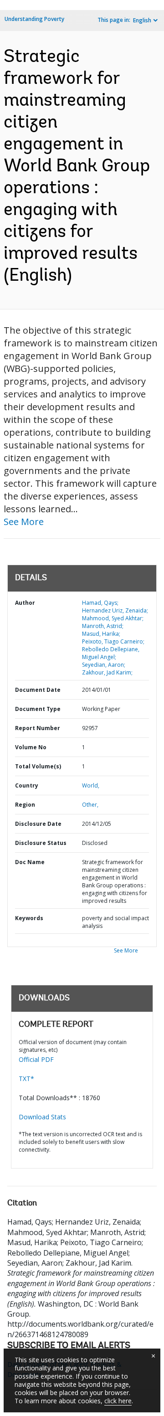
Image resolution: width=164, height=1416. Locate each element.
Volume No (30, 747)
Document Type (38, 709)
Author (25, 603)
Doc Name (30, 862)
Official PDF (36, 1059)
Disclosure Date (38, 824)
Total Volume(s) (38, 766)
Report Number (37, 728)
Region (25, 804)
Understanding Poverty (34, 19)
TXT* (26, 1078)
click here (118, 1400)
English (142, 20)
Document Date (38, 690)
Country (26, 785)
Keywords (29, 918)
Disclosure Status (41, 843)
